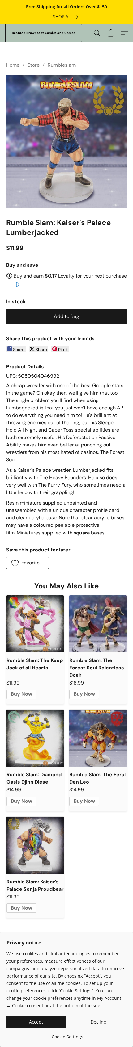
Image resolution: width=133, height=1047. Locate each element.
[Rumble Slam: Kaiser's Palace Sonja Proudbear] (35, 845)
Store (34, 65)
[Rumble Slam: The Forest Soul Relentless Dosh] (98, 623)
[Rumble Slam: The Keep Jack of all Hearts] (35, 623)
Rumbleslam (62, 65)
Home (12, 65)
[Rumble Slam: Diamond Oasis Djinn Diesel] (35, 738)
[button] (43, 33)
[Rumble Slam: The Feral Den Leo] (98, 738)
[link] (66, 16)
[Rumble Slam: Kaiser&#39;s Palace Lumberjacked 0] (66, 141)
